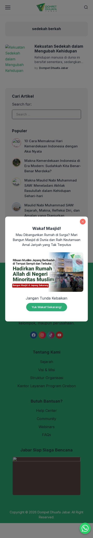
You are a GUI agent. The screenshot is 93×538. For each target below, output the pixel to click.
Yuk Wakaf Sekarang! (47, 307)
